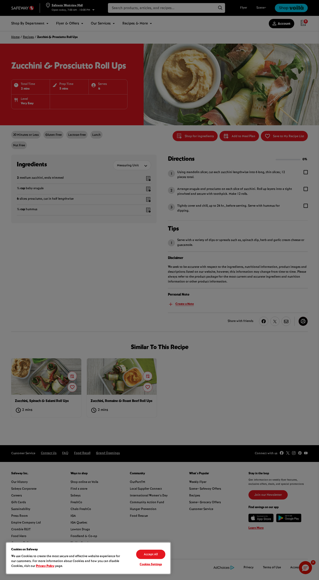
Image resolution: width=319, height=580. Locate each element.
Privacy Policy (45, 566)
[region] (88, 558)
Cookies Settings (151, 564)
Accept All (151, 554)
